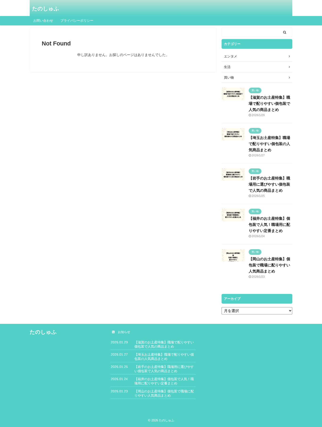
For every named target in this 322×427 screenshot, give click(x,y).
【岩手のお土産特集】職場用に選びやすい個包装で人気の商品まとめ (269, 184)
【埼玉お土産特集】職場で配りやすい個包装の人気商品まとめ (269, 144)
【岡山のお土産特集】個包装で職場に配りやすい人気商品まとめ (269, 265)
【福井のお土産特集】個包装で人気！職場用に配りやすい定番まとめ (269, 224)
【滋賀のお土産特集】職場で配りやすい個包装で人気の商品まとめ (269, 103)
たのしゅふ (45, 9)
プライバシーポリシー (76, 20)
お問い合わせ (43, 20)
